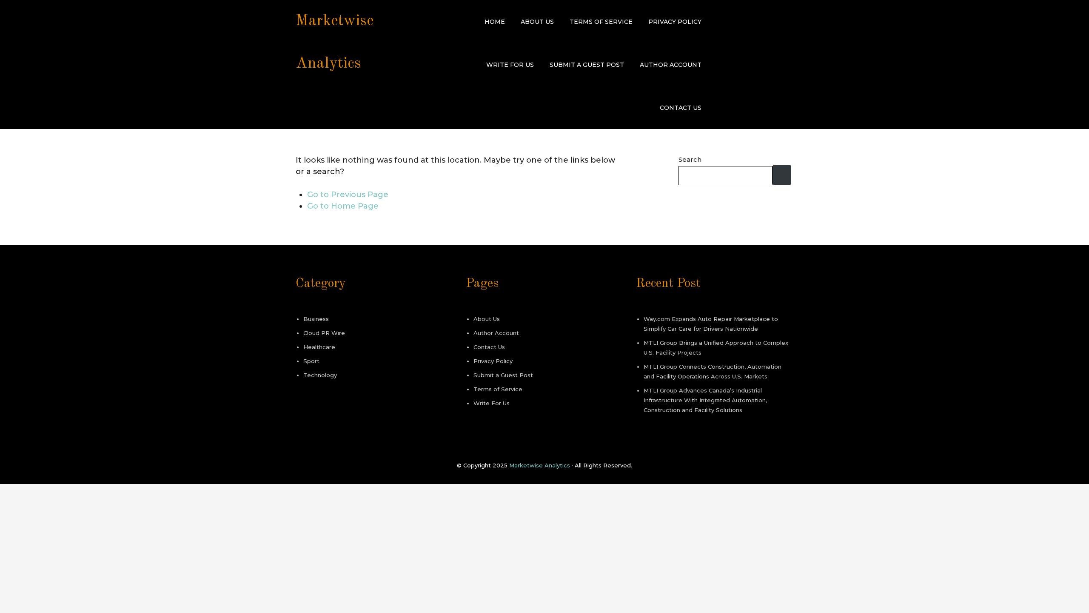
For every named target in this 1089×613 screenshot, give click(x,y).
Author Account (670, 65)
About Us (537, 22)
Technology (320, 375)
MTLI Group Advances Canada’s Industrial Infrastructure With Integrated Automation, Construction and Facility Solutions (705, 400)
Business (316, 318)
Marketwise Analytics (539, 465)
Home (495, 22)
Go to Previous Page (347, 194)
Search (689, 159)
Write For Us (510, 65)
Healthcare (319, 347)
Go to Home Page (343, 206)
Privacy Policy (674, 22)
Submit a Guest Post (587, 65)
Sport (311, 361)
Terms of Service (601, 22)
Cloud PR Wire (324, 332)
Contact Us (680, 108)
